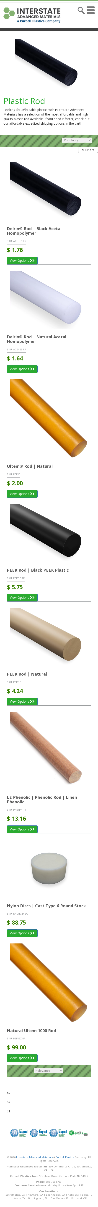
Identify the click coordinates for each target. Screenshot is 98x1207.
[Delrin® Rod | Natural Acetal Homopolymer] (49, 299)
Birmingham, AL (38, 1198)
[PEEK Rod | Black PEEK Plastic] (49, 533)
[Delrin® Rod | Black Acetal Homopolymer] (49, 191)
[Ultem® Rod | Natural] (49, 419)
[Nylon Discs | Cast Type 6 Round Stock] (49, 868)
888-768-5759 (54, 1181)
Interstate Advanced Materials (34, 1157)
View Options (20, 260)
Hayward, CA (35, 1194)
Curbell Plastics (65, 1157)
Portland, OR (79, 1198)
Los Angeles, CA (55, 1194)
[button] (92, 15)
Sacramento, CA (15, 1194)
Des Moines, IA (59, 1198)
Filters (89, 150)
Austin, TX (19, 1198)
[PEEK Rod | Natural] (49, 636)
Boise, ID (87, 1194)
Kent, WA (73, 1194)
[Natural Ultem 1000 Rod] (49, 983)
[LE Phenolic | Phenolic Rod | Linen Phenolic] (49, 750)
